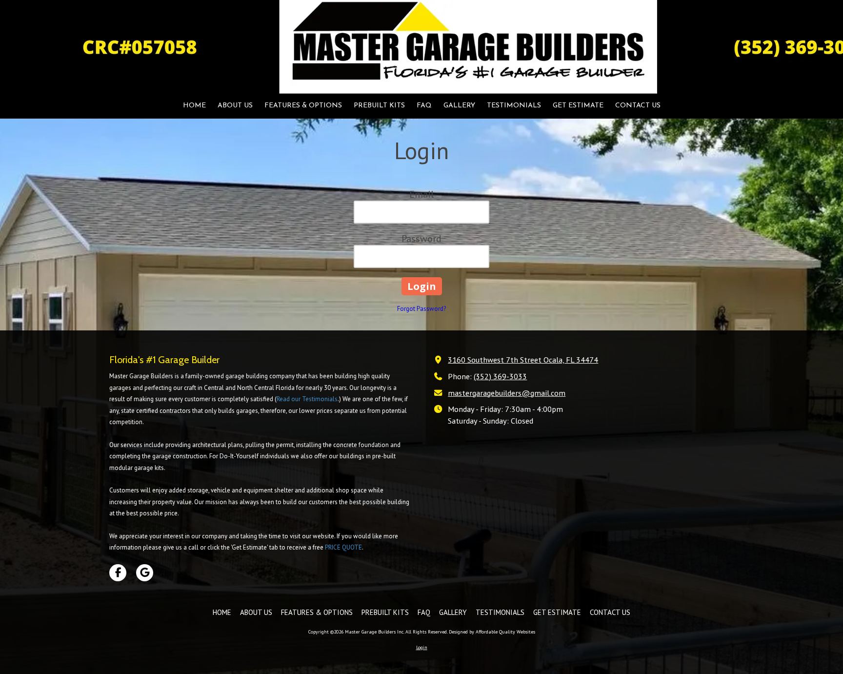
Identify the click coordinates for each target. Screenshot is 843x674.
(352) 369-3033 (500, 376)
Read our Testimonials (307, 399)
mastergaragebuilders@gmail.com (506, 393)
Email (421, 194)
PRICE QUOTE (343, 547)
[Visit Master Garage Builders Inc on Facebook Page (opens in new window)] (117, 572)
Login (421, 647)
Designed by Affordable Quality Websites (492, 632)
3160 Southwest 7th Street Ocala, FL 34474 (523, 359)
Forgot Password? (421, 309)
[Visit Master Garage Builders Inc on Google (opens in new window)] (144, 572)
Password (421, 238)
